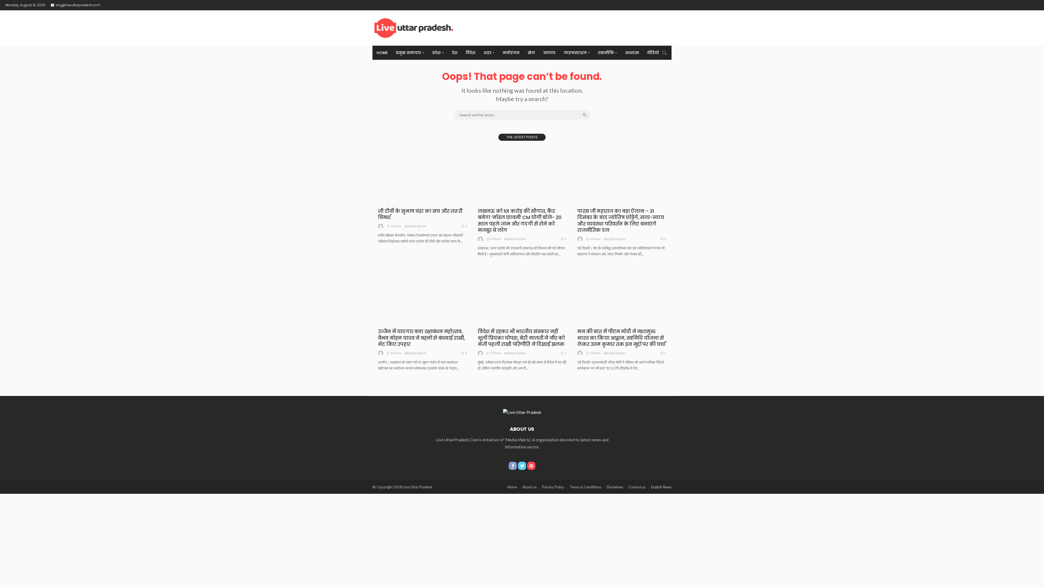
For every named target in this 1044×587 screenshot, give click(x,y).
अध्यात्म (632, 52)
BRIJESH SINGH (415, 226)
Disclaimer (615, 487)
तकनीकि (606, 52)
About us (529, 487)
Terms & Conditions (585, 487)
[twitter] (522, 466)
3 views (396, 226)
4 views (495, 239)
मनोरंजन (511, 52)
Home (382, 52)
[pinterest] (531, 466)
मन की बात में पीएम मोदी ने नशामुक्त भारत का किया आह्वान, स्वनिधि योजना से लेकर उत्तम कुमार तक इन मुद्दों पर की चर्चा (621, 338)
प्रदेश (436, 52)
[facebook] (513, 466)
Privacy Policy (553, 487)
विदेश (471, 52)
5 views (495, 353)
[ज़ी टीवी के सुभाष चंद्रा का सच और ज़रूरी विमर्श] (422, 175)
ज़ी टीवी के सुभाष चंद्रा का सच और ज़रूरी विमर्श (420, 214)
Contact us (637, 487)
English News (661, 487)
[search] (664, 53)
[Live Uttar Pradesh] (522, 411)
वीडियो (653, 52)
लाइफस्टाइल (575, 52)
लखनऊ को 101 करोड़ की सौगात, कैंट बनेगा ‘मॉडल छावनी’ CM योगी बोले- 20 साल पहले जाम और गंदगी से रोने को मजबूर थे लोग (519, 220)
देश (455, 52)
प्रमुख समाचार (408, 52)
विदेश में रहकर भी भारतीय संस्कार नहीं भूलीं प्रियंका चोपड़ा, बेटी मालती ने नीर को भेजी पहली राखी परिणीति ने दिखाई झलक (521, 338)
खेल (531, 52)
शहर (488, 52)
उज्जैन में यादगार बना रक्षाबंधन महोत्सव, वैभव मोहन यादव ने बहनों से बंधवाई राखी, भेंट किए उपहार (421, 338)
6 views (595, 353)
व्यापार (549, 52)
